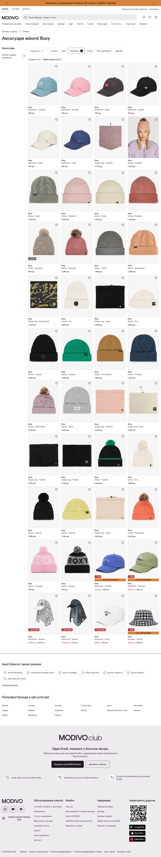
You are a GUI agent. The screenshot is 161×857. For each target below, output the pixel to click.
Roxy (109, 705)
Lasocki (31, 705)
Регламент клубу (124, 852)
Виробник (76, 51)
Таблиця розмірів (105, 806)
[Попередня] (7, 3)
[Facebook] (21, 809)
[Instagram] (5, 809)
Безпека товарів (104, 816)
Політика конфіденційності (61, 852)
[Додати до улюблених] (56, 66)
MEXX (5, 715)
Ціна (64, 51)
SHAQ (84, 710)
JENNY (5, 705)
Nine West (138, 705)
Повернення (39, 811)
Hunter (58, 715)
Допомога (154, 9)
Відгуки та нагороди (106, 825)
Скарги (37, 830)
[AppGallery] (137, 839)
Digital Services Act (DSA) (108, 821)
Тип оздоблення (104, 51)
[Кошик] (156, 17)
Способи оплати (41, 825)
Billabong (32, 715)
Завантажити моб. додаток (134, 9)
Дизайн (119, 51)
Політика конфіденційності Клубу (88, 852)
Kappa (5, 710)
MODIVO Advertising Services (79, 821)
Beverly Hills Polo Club (117, 710)
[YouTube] (13, 809)
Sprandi (58, 705)
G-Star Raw (86, 705)
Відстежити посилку (43, 821)
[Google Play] (137, 827)
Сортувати (35, 51)
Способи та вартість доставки (48, 806)
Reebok (31, 710)
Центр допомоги (41, 835)
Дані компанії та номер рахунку (80, 811)
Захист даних (109, 852)
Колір (89, 51)
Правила (23, 852)
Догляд (100, 811)
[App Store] (137, 833)
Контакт (37, 840)
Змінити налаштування (38, 852)
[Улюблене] (150, 17)
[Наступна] (154, 3)
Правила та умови (74, 825)
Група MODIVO (73, 816)
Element (137, 710)
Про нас (69, 806)
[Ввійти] (144, 17)
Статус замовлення (43, 816)
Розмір (54, 51)
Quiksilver (59, 710)
